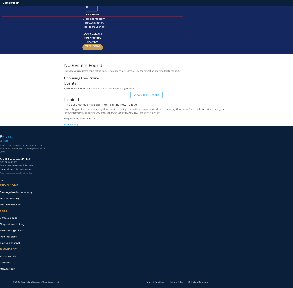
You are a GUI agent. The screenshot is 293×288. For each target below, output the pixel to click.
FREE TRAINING (92, 38)
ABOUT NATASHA (92, 34)
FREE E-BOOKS (93, 46)
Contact (5, 262)
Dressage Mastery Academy (16, 192)
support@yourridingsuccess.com (16, 169)
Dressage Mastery (94, 18)
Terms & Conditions (155, 282)
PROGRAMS (92, 14)
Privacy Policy (176, 282)
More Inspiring (71, 124)
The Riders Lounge (94, 26)
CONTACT (92, 42)
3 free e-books (8, 217)
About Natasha (8, 256)
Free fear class (8, 236)
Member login (10, 3)
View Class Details (146, 95)
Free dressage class (11, 230)
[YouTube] (2, 180)
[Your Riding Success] (97, 138)
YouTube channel (10, 243)
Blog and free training (12, 224)
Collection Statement (198, 282)
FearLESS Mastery (93, 22)
